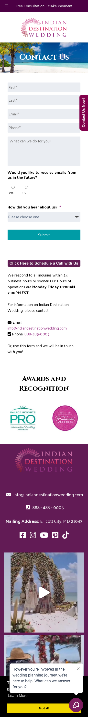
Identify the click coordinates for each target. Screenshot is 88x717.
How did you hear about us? (34, 207)
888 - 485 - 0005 (47, 507)
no (24, 192)
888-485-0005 (37, 333)
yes (11, 192)
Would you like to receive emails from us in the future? (42, 175)
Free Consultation (30, 5)
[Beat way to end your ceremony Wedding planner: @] (44, 592)
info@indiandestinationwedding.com (37, 327)
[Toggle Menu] (6, 6)
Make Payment (60, 5)
